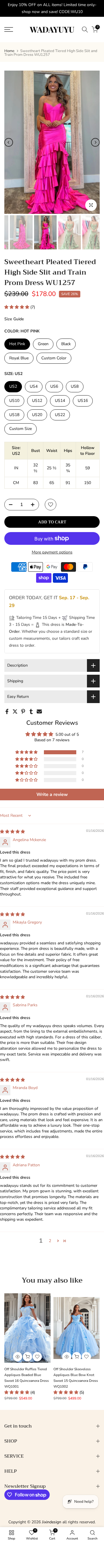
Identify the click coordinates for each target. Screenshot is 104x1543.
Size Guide (14, 319)
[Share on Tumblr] (31, 711)
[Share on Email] (39, 711)
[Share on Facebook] (7, 711)
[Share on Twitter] (15, 711)
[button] (17, 307)
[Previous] (8, 142)
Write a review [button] (52, 794)
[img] (12, 831)
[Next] (95, 142)
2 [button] (50, 1241)
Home (9, 51)
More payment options (52, 552)
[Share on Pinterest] (23, 711)
